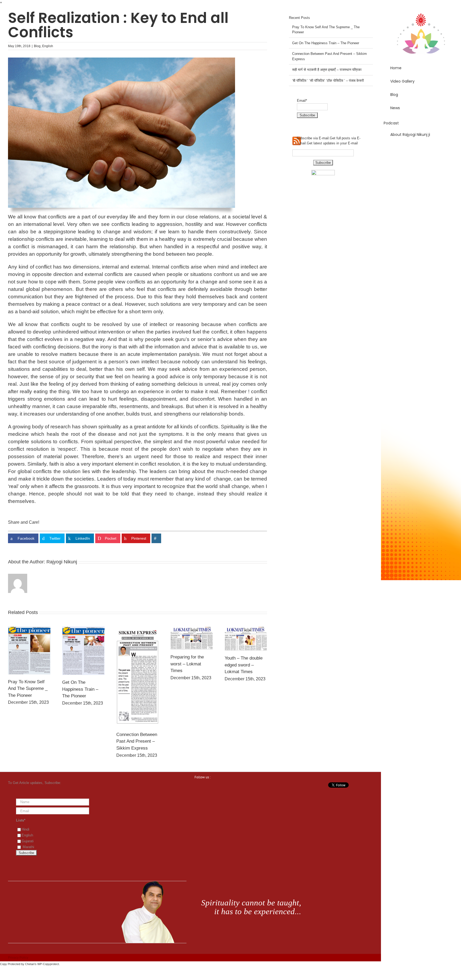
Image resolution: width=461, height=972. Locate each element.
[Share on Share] (156, 538)
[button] (421, 149)
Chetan (29, 964)
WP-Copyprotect (48, 964)
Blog (37, 46)
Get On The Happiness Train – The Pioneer (80, 689)
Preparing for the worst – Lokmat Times (187, 663)
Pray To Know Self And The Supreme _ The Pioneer (27, 688)
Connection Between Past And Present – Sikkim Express (136, 741)
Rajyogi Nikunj (61, 561)
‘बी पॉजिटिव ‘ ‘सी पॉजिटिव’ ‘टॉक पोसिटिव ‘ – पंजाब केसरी (328, 81)
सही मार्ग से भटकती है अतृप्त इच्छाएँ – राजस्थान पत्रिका (326, 70)
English (47, 46)
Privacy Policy (18, 957)
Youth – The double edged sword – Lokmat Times (244, 665)
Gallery (29, 650)
